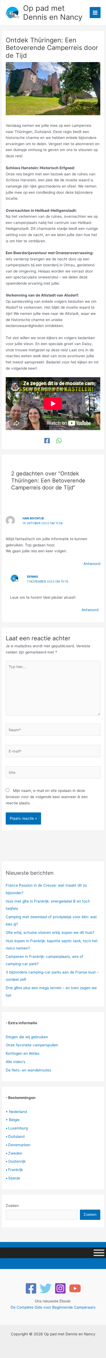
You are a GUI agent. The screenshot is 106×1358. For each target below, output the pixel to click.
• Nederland (16, 1111)
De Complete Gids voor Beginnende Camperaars (53, 1307)
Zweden (14, 1153)
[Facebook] (47, 440)
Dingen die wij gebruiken (27, 1037)
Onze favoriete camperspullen (32, 1045)
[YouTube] (75, 1288)
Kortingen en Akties (22, 1053)
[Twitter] (46, 1288)
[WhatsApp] (59, 440)
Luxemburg (17, 1128)
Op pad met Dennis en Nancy (52, 13)
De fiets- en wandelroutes (28, 1070)
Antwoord (91, 563)
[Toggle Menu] (98, 1253)
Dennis (32, 576)
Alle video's (15, 1062)
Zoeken (12, 1205)
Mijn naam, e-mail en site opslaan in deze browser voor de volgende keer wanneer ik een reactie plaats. (47, 796)
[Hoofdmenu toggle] (95, 12)
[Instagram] (60, 1288)
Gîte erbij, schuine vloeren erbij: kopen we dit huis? (50, 932)
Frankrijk (14, 1170)
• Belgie (13, 1120)
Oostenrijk (16, 1161)
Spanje (13, 1178)
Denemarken (18, 1145)
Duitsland (15, 1136)
